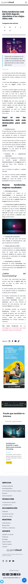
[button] (17, 428)
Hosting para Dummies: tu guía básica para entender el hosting (13, 446)
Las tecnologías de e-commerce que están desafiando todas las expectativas (14, 328)
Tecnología (8, 452)
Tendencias (5, 69)
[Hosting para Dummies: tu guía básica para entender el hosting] (14, 431)
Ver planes (14, 381)
